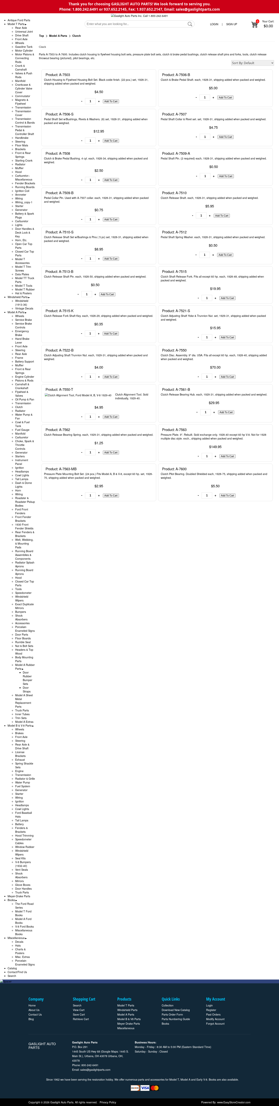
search (77, 1005)
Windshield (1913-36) (21, 302)
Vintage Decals (24, 308)
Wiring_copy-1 (23, 202)
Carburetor (21, 221)
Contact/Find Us (17, 972)
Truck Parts (22, 710)
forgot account (215, 1023)
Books (11, 900)
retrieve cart (81, 1019)
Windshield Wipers (21, 598)
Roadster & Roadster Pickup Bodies (25, 501)
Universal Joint (24, 31)
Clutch (19, 407)
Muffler (19, 168)
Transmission (23, 107)
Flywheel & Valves (21, 393)
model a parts (125, 1014)
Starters (20, 456)
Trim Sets (21, 718)
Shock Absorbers (21, 617)
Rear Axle (21, 28)
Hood (18, 172)
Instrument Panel (21, 462)
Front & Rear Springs (23, 155)
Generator (21, 210)
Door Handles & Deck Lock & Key (24, 232)
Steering (20, 141)
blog (31, 1019)
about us (33, 1010)
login (209, 1005)
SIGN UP (231, 24)
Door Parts (21, 634)
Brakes (19, 733)
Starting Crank (23, 160)
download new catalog (176, 1010)
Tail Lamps (21, 479)
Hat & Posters (23, 293)
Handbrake (21, 138)
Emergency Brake (22, 333)
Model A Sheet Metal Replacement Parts (24, 700)
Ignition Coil (22, 191)
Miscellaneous (16, 938)
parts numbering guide (176, 1019)
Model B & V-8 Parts (20, 725)
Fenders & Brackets (21, 830)
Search (12, 976)
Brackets (20, 149)
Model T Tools (23, 285)
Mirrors (19, 881)
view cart (78, 1010)
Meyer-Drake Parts (19, 896)
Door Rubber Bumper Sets (27, 678)
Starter (19, 206)
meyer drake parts (128, 1023)
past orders (213, 1014)
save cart (79, 1014)
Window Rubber (24, 847)
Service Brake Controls (23, 325)
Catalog (12, 968)
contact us (35, 1014)
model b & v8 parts (129, 1019)
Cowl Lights (22, 475)
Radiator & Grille (25, 778)
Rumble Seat (23, 642)
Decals (19, 942)
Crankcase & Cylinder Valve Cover (23, 88)
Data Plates (22, 274)
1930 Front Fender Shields (24, 526)
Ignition (19, 467)
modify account (215, 1019)
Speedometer (23, 593)
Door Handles (23, 888)
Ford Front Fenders (21, 511)
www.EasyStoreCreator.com (234, 1102)
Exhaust (20, 759)
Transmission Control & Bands (25, 120)
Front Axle (21, 39)
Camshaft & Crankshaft (22, 386)
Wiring (19, 198)
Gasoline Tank (23, 47)
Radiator (20, 164)
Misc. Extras (22, 957)
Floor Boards (23, 638)
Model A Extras (24, 722)
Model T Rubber (25, 289)
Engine (19, 771)
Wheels (19, 43)
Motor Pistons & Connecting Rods (24, 58)
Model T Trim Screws (23, 268)
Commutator (22, 96)
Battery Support (24, 361)
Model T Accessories (22, 261)
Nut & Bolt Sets (24, 646)
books (165, 1023)
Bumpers (20, 612)
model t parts (125, 1005)
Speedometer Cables (23, 841)
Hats (18, 945)
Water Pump (22, 782)
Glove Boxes (22, 885)
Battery (19, 824)
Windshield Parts (18, 297)
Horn (18, 490)
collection (167, 1005)
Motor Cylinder (24, 50)
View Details (145, 74)
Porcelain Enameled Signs (25, 629)
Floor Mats (21, 145)
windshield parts (127, 1010)
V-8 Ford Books (24, 926)
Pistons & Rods (24, 380)
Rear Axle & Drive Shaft (22, 746)
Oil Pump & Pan (24, 399)
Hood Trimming (24, 835)
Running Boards (25, 187)
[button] (190, 24)
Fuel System (22, 786)
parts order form (172, 1014)
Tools (18, 589)
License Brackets (20, 754)
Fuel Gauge (22, 430)
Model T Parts (16, 24)
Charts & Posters (20, 951)
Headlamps (22, 471)
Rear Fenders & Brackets (24, 534)
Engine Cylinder (24, 376)
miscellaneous (125, 1028)
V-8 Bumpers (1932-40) (23, 864)
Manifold (20, 81)
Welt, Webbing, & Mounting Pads (24, 543)
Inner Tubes (22, 714)
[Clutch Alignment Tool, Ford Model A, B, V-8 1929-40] (78, 396)
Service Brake (23, 320)
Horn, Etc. (21, 240)
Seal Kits (20, 858)
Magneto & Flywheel (21, 101)
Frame (19, 358)
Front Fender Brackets (23, 519)
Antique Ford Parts (19, 20)
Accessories (22, 623)
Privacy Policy (108, 1102)
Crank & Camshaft (21, 67)
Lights (18, 225)
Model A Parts (16, 312)
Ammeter (20, 194)
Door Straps (27, 689)
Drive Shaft (21, 35)
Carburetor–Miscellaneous (23, 177)
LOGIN (214, 24)
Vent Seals (21, 869)
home (32, 1005)
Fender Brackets (25, 183)
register (211, 1010)
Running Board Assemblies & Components (24, 554)
